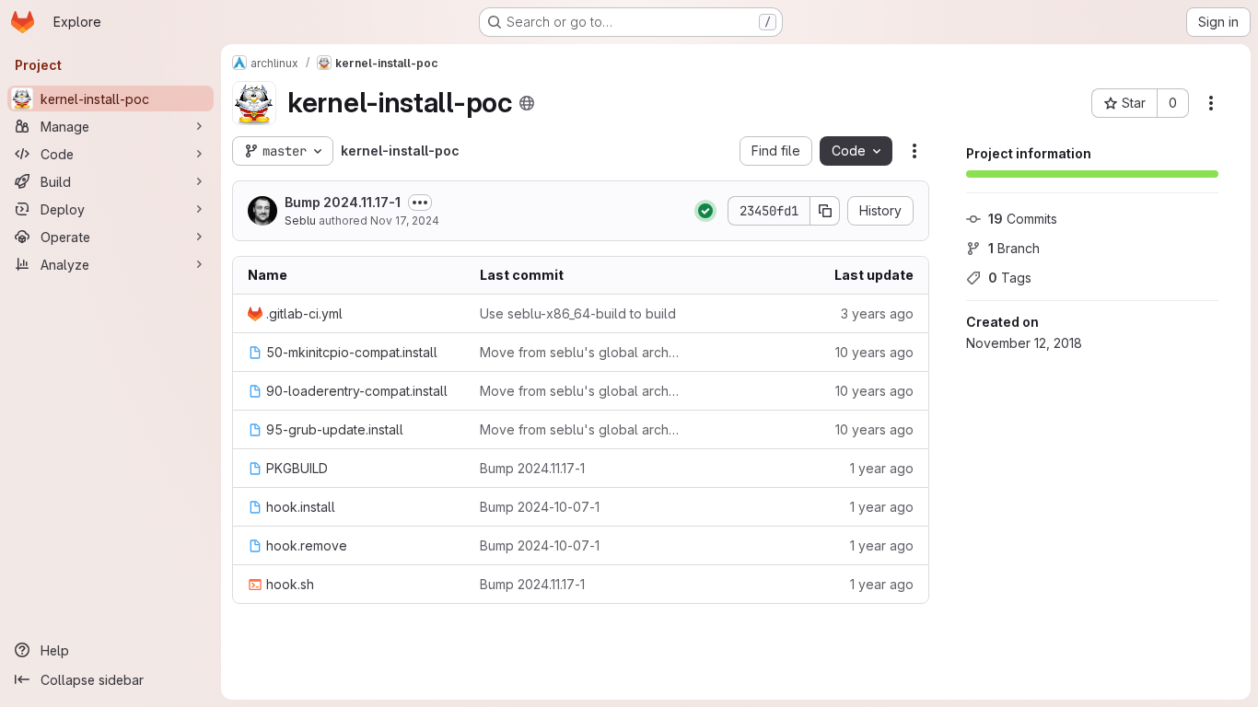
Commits (1022, 218)
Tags (1009, 277)
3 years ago (877, 313)
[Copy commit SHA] (825, 211)
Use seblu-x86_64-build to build (578, 313)
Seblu (300, 220)
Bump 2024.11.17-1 (343, 202)
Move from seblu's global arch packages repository (581, 352)
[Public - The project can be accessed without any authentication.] (526, 103)
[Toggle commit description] (420, 202)
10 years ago (874, 352)
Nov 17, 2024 (404, 220)
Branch (1014, 248)
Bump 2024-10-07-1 (540, 507)
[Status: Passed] (705, 211)
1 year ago (882, 468)
